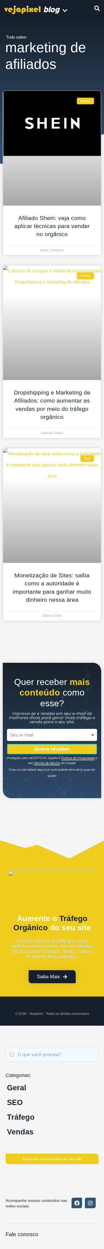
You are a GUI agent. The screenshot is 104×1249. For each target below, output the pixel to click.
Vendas (20, 1132)
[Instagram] (90, 1203)
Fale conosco (22, 1234)
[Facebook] (77, 1203)
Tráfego (21, 1117)
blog (51, 9)
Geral (16, 1088)
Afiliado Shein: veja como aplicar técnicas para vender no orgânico (52, 226)
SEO (15, 1102)
